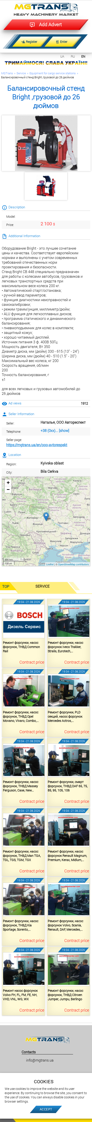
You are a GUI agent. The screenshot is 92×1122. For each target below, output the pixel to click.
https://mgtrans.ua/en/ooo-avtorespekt (36, 444)
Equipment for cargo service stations (52, 73)
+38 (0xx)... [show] (55, 430)
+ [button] (8, 482)
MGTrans (7, 73)
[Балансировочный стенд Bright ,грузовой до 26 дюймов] (46, 143)
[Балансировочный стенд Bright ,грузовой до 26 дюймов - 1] (46, 186)
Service (21, 73)
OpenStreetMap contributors (73, 564)
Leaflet (50, 564)
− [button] (8, 489)
